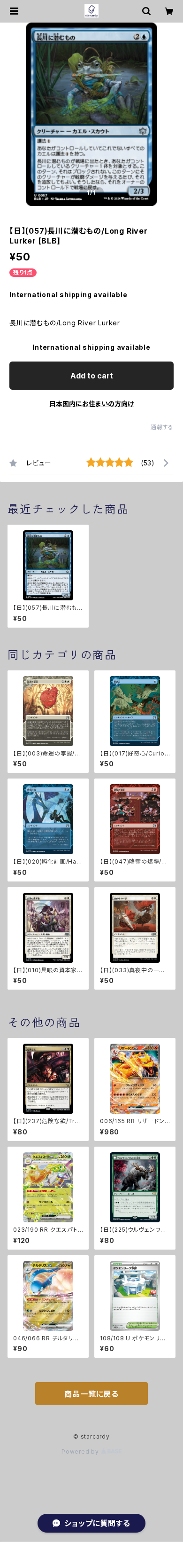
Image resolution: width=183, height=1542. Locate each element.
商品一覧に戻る (91, 1394)
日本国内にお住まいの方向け (91, 404)
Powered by (81, 1451)
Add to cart (91, 375)
